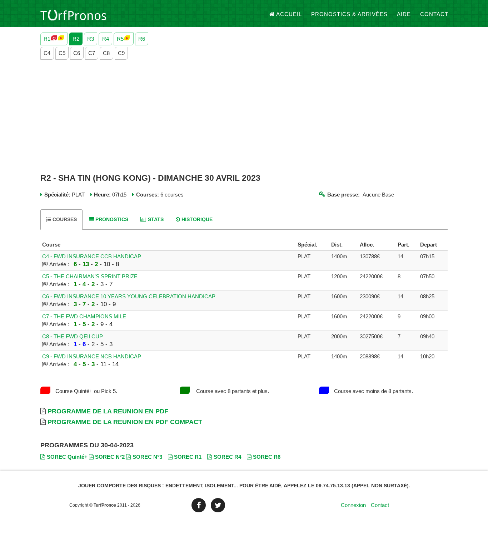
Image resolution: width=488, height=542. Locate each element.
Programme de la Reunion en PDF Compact (125, 422)
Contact (434, 14)
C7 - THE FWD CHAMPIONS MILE (84, 316)
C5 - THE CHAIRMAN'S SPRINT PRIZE (90, 276)
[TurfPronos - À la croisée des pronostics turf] (73, 14)
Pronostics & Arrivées (349, 14)
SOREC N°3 (147, 457)
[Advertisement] (244, 117)
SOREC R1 (187, 457)
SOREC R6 (266, 457)
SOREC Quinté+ (67, 457)
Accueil (289, 14)
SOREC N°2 (110, 457)
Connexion (353, 505)
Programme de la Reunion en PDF (108, 411)
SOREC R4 (227, 457)
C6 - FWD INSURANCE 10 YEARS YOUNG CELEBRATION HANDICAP (128, 296)
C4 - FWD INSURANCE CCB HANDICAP (91, 256)
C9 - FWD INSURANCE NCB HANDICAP (91, 356)
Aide (404, 14)
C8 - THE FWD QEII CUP (72, 336)
